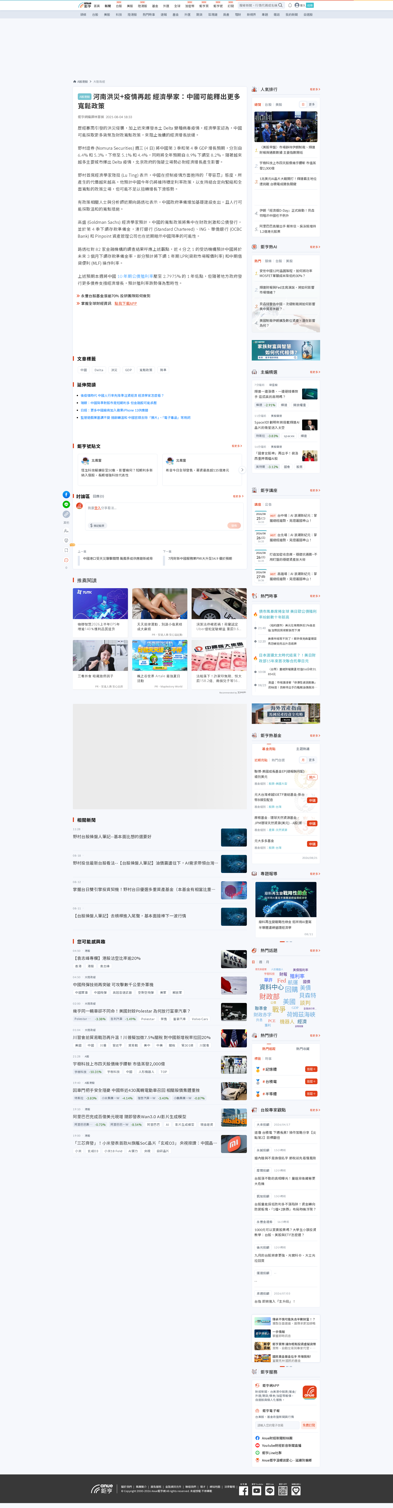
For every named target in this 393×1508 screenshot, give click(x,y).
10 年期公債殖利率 (135, 276)
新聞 (108, 6)
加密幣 (189, 6)
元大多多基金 (264, 840)
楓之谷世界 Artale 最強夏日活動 (158, 678)
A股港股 (82, 81)
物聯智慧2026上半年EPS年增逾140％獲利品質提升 (99, 626)
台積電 (271, 1081)
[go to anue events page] (290, 5)
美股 (130, 6)
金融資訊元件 (173, 1487)
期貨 (199, 14)
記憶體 (271, 1069)
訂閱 (231, 6)
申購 (312, 800)
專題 (265, 14)
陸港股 (142, 6)
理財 (238, 14)
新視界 (251, 14)
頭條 (83, 14)
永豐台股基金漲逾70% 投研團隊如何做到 (115, 295)
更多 (312, 104)
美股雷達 (276, 415)
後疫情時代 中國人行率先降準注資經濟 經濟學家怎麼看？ (122, 395)
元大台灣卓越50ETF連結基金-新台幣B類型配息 (279, 797)
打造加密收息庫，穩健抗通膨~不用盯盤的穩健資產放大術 (293, 557)
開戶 (312, 777)
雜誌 (277, 14)
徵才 (203, 1487)
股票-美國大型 (278, 783)
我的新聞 (292, 14)
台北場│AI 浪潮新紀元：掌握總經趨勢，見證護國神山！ (293, 537)
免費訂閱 (309, 1425)
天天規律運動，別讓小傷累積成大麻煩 (159, 626)
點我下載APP (126, 303)
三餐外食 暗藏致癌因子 (96, 676)
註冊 (310, 5)
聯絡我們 (190, 1487)
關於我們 (126, 1487)
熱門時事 (149, 14)
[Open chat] (66, 560)
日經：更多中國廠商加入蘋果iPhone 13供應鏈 (114, 410)
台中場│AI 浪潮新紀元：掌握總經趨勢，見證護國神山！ (293, 518)
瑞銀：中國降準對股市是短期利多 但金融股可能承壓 (119, 402)
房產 (226, 14)
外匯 (166, 6)
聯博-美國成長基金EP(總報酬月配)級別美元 (279, 774)
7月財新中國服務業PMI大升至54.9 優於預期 (200, 558)
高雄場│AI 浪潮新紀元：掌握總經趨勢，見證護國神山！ (293, 576)
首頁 (97, 6)
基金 (155, 6)
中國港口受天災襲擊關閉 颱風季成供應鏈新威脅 (118, 558)
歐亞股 (273, 384)
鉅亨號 (218, 6)
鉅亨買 (204, 6)
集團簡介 (141, 1487)
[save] (66, 550)
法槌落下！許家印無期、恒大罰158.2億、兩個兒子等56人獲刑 (219, 678)
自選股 (308, 14)
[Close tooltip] (100, 560)
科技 (119, 14)
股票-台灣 (275, 807)
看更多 (236, 445)
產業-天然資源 (278, 830)
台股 (119, 6)
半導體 (271, 1093)
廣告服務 (156, 1487)
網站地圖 (215, 1487)
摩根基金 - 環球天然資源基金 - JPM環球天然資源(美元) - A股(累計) (278, 820)
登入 (302, 5)
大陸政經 (99, 81)
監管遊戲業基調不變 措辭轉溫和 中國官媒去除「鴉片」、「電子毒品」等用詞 (135, 417)
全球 (177, 6)
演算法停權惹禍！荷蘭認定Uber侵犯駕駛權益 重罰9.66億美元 (218, 626)
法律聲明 (229, 1487)
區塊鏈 (212, 14)
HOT (273, 515)
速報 (164, 14)
